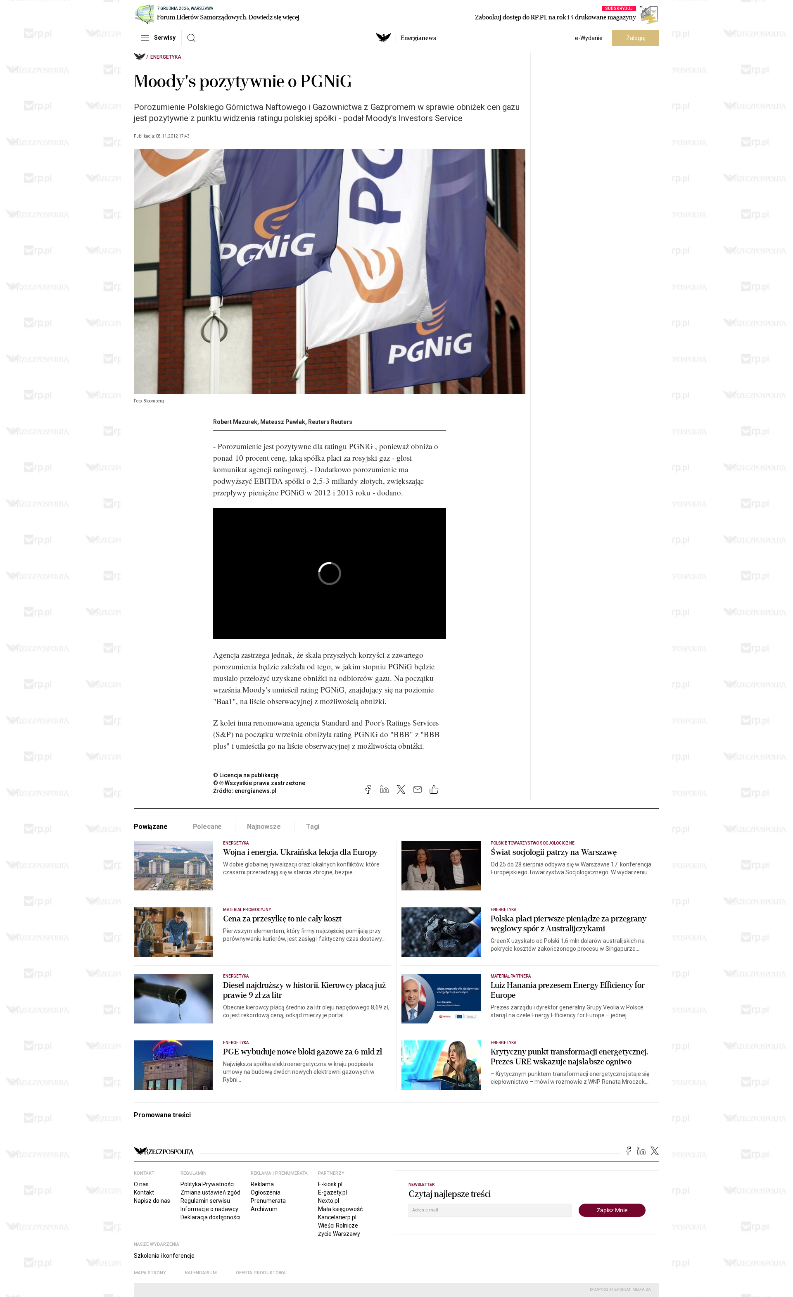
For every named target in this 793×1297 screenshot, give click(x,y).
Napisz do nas (152, 1200)
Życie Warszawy (339, 1233)
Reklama (262, 1184)
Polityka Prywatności (207, 1184)
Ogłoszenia (265, 1192)
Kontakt (144, 1192)
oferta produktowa (261, 1273)
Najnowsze (264, 827)
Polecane (207, 827)
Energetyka (165, 57)
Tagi (312, 827)
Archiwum (264, 1209)
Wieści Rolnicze (338, 1225)
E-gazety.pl (332, 1192)
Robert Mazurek (235, 422)
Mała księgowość (340, 1209)
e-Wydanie (589, 38)
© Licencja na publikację (246, 775)
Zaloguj (636, 38)
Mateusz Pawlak (282, 422)
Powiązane (151, 827)
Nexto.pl (328, 1200)
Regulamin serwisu (205, 1200)
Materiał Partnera (511, 976)
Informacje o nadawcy (209, 1209)
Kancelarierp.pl (337, 1217)
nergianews (418, 38)
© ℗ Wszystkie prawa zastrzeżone (259, 783)
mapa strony (150, 1273)
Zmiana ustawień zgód (210, 1192)
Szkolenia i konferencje (164, 1255)
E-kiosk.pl (330, 1184)
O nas (141, 1184)
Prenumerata (268, 1200)
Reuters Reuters (330, 422)
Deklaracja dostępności (210, 1217)
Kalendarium (201, 1273)
